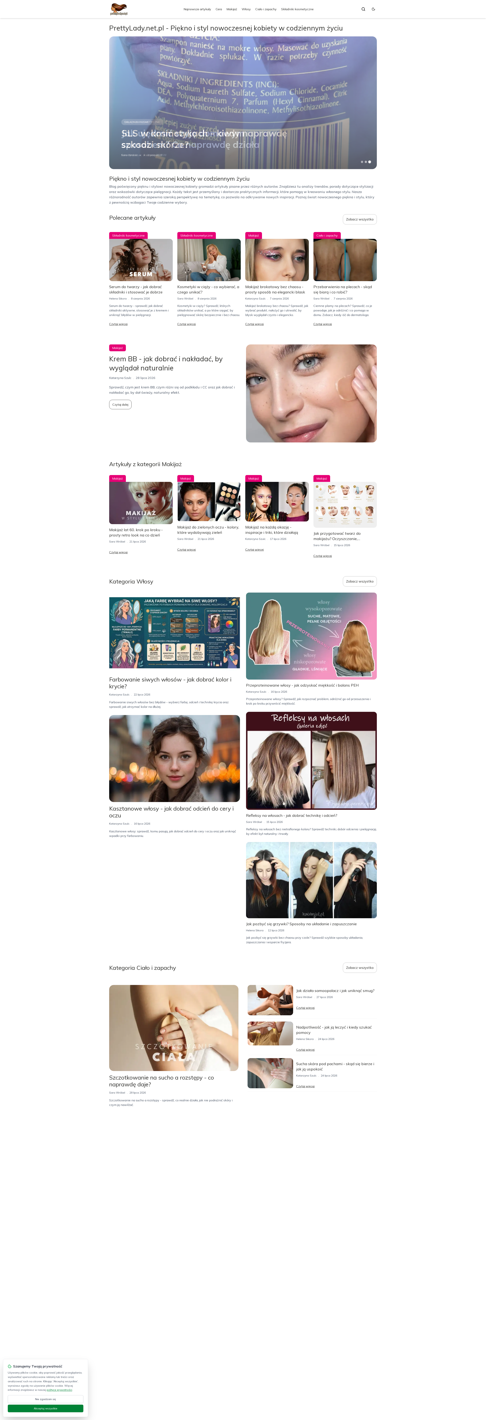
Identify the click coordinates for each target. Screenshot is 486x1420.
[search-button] (363, 9)
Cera (219, 9)
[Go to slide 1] (362, 162)
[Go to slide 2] (366, 162)
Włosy (246, 9)
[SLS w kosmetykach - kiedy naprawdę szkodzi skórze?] (243, 102)
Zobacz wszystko (360, 219)
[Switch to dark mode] (373, 9)
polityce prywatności (59, 1390)
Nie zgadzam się (45, 1399)
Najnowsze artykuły (197, 9)
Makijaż (231, 9)
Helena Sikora (118, 298)
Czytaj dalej (120, 404)
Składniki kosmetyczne (297, 9)
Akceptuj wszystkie (45, 1408)
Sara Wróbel (129, 155)
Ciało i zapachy (266, 9)
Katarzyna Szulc (255, 298)
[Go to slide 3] (369, 162)
